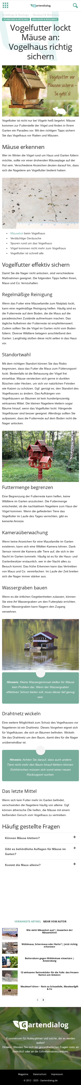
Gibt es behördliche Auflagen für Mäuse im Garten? (35, 851)
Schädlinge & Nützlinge (15, 15)
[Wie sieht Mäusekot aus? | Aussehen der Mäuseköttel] (10, 934)
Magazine (23, 1074)
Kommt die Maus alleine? (23, 865)
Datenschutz (39, 1074)
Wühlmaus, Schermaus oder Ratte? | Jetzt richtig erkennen (49, 945)
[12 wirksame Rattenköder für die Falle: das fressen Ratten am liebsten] (10, 976)
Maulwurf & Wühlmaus (44, 19)
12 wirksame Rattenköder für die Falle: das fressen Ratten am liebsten (50, 973)
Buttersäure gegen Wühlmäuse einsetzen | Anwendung (49, 959)
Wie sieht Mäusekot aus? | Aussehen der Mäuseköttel (49, 931)
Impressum (57, 1074)
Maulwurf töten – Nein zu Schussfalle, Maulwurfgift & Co (49, 987)
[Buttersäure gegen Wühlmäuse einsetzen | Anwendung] (10, 962)
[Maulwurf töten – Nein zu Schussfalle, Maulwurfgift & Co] (10, 990)
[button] (74, 5)
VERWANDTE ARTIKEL (28, 921)
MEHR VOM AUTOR (54, 921)
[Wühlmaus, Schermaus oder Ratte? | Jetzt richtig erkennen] (10, 948)
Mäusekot (17, 233)
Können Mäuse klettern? (22, 838)
